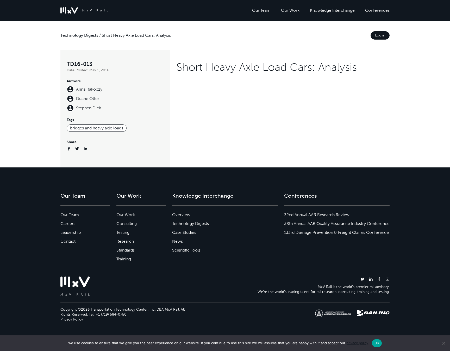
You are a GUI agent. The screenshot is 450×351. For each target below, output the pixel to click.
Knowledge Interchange (332, 10)
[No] (443, 343)
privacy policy (357, 343)
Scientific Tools (186, 250)
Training (123, 258)
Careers (67, 223)
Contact (68, 241)
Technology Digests (79, 35)
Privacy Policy (71, 319)
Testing (122, 232)
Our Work (290, 10)
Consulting (126, 223)
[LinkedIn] (85, 148)
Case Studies (184, 232)
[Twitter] (77, 148)
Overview (181, 214)
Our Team (261, 10)
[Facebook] (69, 148)
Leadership (70, 232)
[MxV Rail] (84, 10)
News (177, 241)
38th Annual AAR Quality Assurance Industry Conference (337, 223)
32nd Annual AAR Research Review (316, 214)
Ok (376, 343)
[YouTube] (387, 279)
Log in (380, 35)
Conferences (377, 10)
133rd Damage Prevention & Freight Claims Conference (336, 232)
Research (125, 241)
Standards (125, 250)
